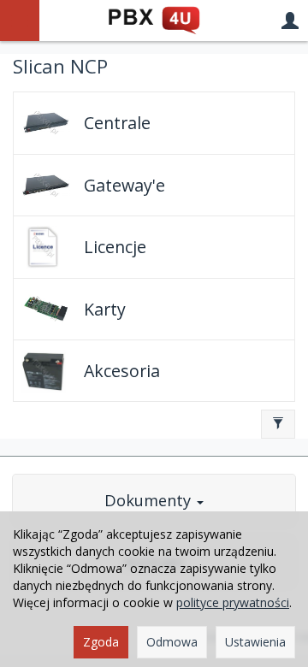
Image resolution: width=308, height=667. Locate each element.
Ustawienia (255, 642)
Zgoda (101, 642)
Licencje (115, 246)
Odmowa (172, 642)
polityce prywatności (232, 602)
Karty (105, 309)
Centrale (117, 122)
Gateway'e (124, 185)
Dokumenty (149, 500)
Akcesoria (122, 370)
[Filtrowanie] (278, 424)
